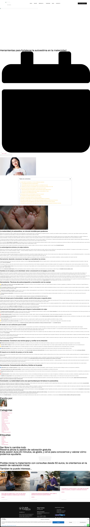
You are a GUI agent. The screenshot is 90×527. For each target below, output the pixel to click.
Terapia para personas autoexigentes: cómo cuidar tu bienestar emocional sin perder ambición (37, 201)
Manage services (86, 525)
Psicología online (5, 427)
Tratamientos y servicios (6, 432)
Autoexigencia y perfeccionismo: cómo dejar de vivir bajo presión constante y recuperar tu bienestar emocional (40, 203)
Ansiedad (3, 436)
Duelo (3, 438)
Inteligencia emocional (6, 423)
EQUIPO (35, 3)
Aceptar (58, 522)
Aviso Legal (14, 525)
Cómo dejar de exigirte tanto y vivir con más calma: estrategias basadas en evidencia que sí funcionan (39, 200)
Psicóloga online (40, 509)
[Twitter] (55, 518)
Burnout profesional (5, 414)
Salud (3, 431)
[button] (88, 519)
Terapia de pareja (5, 442)
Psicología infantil (5, 444)
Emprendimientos (5, 417)
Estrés (3, 419)
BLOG (53, 3)
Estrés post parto (5, 420)
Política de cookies (3, 525)
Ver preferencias (83, 522)
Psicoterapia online (5, 429)
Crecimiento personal (5, 415)
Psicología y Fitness (5, 428)
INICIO (31, 3)
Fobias (3, 440)
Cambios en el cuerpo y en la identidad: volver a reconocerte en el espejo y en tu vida (37, 186)
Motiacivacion (4, 425)
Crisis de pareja (4, 416)
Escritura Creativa (5, 418)
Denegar (70, 522)
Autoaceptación (5, 411)
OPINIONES (48, 3)
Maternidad (4, 424)
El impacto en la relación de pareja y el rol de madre (31, 195)
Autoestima (4, 437)
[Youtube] (59, 518)
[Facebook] (57, 518)
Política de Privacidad (10, 525)
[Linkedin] (61, 518)
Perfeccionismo (4, 426)
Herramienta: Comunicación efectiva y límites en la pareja (30, 197)
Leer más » (3, 497)
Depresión (3, 441)
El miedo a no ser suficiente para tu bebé (29, 192)
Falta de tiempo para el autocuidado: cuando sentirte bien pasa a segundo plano (36, 189)
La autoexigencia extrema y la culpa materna (30, 183)
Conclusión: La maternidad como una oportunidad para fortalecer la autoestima (34, 198)
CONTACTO (58, 3)
